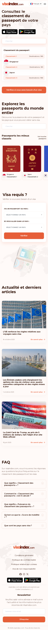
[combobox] (24, 214)
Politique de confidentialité (24, 560)
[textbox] (24, 214)
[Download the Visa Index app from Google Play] (27, 31)
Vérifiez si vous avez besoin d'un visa (24, 90)
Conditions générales (24, 555)
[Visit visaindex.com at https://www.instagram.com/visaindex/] (24, 574)
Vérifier (24, 236)
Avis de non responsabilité (24, 569)
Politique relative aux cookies (24, 564)
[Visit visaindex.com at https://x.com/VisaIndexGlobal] (27, 574)
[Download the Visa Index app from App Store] (10, 31)
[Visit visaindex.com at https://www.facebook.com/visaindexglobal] (20, 574)
